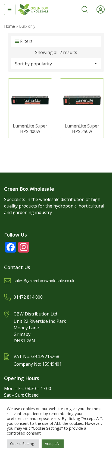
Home (9, 26)
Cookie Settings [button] (23, 443)
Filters (26, 41)
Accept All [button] (52, 443)
